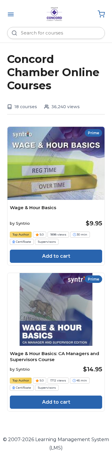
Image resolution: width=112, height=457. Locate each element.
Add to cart (56, 256)
